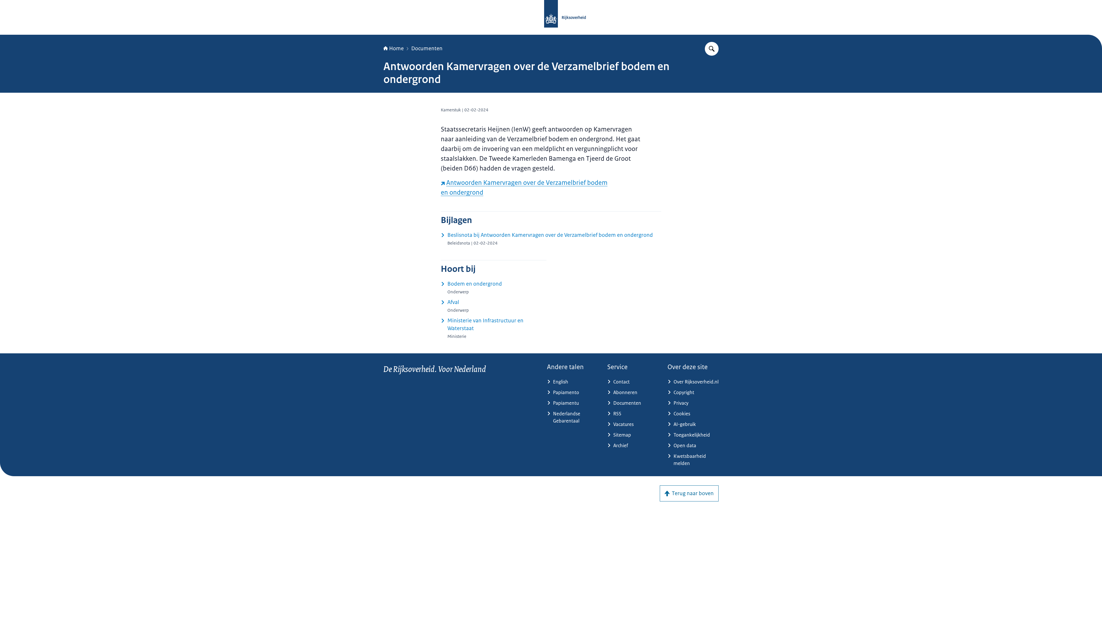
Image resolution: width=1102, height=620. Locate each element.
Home (396, 48)
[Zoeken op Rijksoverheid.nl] (712, 49)
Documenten (427, 48)
